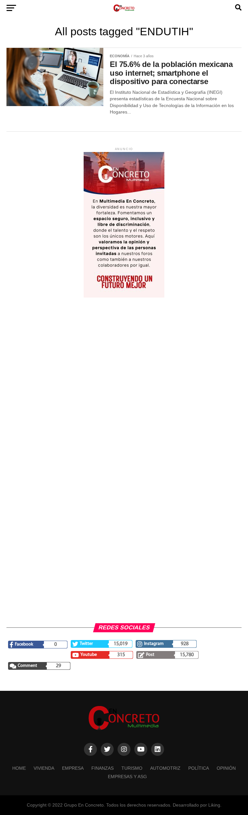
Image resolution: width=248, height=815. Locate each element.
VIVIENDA (44, 768)
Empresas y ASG (127, 776)
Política (198, 768)
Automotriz (165, 768)
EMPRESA (73, 768)
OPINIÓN (226, 768)
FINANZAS (102, 768)
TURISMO (131, 768)
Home (19, 768)
